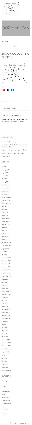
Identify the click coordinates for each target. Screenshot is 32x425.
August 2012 (5, 321)
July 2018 (4, 206)
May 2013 (4, 300)
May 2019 (4, 194)
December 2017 (6, 218)
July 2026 (4, 167)
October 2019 (6, 191)
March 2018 (5, 215)
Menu (15, 46)
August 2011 (5, 352)
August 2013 (5, 297)
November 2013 (6, 291)
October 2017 (6, 224)
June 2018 (4, 209)
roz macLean (16, 28)
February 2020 (6, 188)
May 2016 (4, 255)
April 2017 (5, 233)
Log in (3, 394)
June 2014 (4, 282)
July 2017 (4, 227)
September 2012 (7, 318)
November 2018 (6, 197)
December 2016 (6, 242)
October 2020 (6, 185)
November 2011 (6, 346)
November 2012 (6, 312)
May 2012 (4, 331)
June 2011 (4, 358)
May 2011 (4, 361)
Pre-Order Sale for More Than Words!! (13, 153)
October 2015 (6, 264)
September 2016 (7, 245)
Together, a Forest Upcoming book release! (14, 150)
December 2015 (6, 258)
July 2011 (4, 355)
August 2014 (5, 279)
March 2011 (5, 367)
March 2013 (5, 306)
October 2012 (6, 315)
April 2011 (4, 364)
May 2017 (4, 230)
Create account (6, 391)
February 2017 (6, 236)
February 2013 (6, 309)
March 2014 (5, 288)
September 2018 (7, 203)
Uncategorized (6, 381)
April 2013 (5, 303)
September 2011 (6, 349)
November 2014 (6, 270)
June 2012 (4, 327)
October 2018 (6, 200)
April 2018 (5, 212)
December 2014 (6, 267)
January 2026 (5, 170)
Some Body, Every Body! (9, 142)
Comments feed (6, 400)
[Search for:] (10, 414)
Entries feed (5, 397)
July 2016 (4, 252)
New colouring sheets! (9, 108)
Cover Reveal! (6, 156)
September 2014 (7, 276)
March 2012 (5, 337)
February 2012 (6, 340)
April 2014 (5, 285)
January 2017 (5, 239)
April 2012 (5, 334)
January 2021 (5, 182)
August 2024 (5, 173)
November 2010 (6, 370)
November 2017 (6, 221)
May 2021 (4, 179)
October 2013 (6, 294)
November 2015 (6, 261)
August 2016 (5, 249)
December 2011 (6, 343)
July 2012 (4, 324)
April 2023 (5, 176)
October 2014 (6, 273)
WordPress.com (6, 403)
